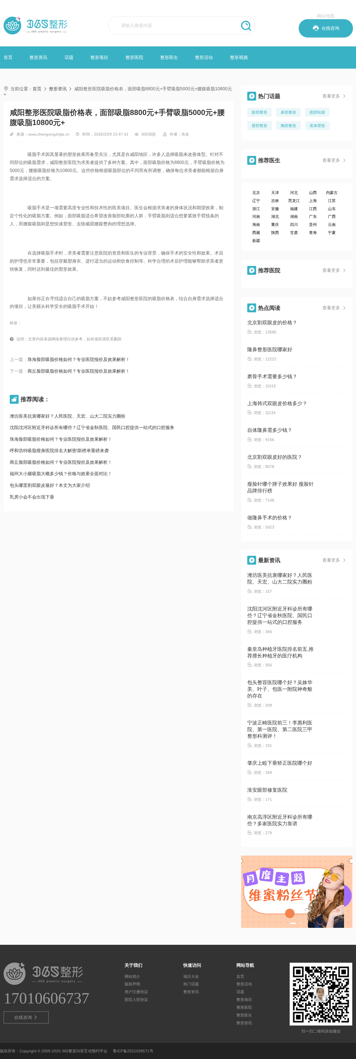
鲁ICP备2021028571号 (133, 1051)
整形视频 (239, 57)
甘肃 (294, 232)
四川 (294, 224)
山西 (313, 192)
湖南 (294, 216)
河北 (294, 192)
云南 (332, 224)
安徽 (275, 208)
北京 (256, 192)
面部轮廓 (317, 112)
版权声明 (132, 984)
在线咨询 (26, 1017)
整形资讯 (38, 57)
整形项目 (99, 57)
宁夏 (332, 232)
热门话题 (191, 984)
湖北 (275, 216)
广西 (332, 216)
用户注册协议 (136, 992)
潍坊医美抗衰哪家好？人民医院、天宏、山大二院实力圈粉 (67, 416)
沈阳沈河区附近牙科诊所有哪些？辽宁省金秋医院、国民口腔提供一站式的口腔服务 (92, 427)
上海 (313, 200)
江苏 (332, 200)
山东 (332, 208)
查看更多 (334, 96)
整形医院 (134, 57)
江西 (313, 208)
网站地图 (326, 16)
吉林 (275, 200)
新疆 (256, 240)
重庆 (275, 224)
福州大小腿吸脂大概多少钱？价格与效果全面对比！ (61, 473)
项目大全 (191, 976)
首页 (8, 57)
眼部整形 (259, 112)
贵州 (313, 224)
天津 (275, 192)
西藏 (256, 232)
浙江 (256, 208)
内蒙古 (332, 192)
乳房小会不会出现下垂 (32, 497)
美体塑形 (317, 125)
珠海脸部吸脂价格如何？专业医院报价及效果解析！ (79, 359)
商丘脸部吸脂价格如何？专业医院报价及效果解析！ (79, 371)
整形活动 (204, 57)
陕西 (275, 232)
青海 (313, 232)
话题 (69, 57)
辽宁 (256, 200)
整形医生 (169, 57)
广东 (313, 216)
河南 (256, 216)
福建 (294, 208)
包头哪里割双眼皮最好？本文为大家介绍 (50, 485)
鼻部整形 (288, 112)
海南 (256, 224)
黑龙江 (294, 200)
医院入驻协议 (136, 999)
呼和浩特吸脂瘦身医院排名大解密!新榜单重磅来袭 (59, 450)
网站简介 (132, 976)
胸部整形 (288, 125)
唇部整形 (259, 125)
